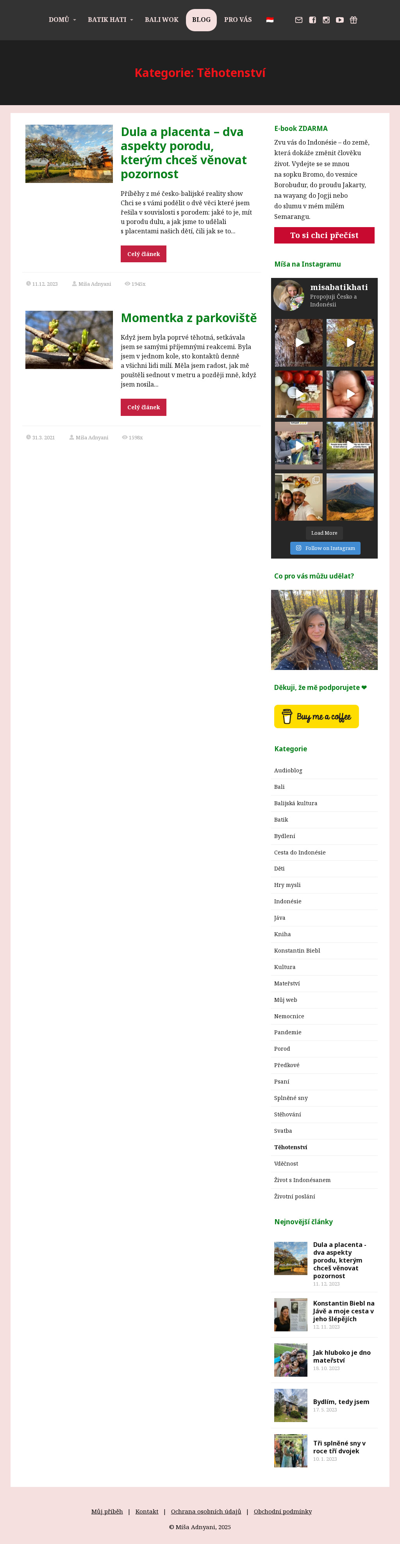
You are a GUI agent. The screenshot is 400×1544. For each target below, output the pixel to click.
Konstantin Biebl (297, 950)
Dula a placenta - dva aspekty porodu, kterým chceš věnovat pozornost (339, 1260)
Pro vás (238, 19)
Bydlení (284, 836)
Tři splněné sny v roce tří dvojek (339, 1447)
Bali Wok (162, 19)
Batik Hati (107, 19)
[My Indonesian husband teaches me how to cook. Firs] (299, 394)
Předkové (287, 1065)
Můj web (285, 999)
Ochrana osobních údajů (206, 1511)
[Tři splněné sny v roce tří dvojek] (290, 1450)
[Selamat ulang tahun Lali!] (350, 394)
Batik (281, 819)
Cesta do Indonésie (300, 852)
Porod (282, 1048)
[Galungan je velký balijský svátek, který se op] (299, 497)
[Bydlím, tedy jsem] (290, 1405)
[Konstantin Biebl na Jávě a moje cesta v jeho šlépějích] (290, 1314)
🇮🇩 (270, 19)
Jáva (280, 917)
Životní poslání (294, 1196)
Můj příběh (107, 1511)
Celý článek (143, 254)
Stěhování (287, 1114)
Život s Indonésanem (302, 1180)
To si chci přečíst (324, 235)
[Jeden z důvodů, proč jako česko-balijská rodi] (350, 445)
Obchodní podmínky (283, 1511)
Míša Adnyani (95, 283)
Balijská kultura (296, 803)
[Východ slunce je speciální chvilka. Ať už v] (350, 497)
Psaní (281, 1081)
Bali (279, 786)
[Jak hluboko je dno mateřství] (290, 1360)
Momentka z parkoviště (189, 318)
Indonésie (288, 901)
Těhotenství (290, 1147)
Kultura (285, 967)
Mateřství (287, 983)
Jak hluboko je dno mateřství (342, 1356)
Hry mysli (287, 884)
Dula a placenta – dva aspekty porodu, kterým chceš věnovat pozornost (184, 153)
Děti (279, 868)
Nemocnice (289, 1016)
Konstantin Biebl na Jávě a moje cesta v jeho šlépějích (344, 1311)
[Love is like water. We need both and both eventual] (299, 343)
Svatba (283, 1130)
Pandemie (288, 1032)
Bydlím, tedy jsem (341, 1401)
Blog (201, 19)
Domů (59, 19)
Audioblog (288, 770)
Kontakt (147, 1511)
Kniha (282, 934)
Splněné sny (291, 1098)
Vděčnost (286, 1163)
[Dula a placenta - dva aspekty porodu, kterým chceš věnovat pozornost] (290, 1258)
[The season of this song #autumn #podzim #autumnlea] (350, 343)
